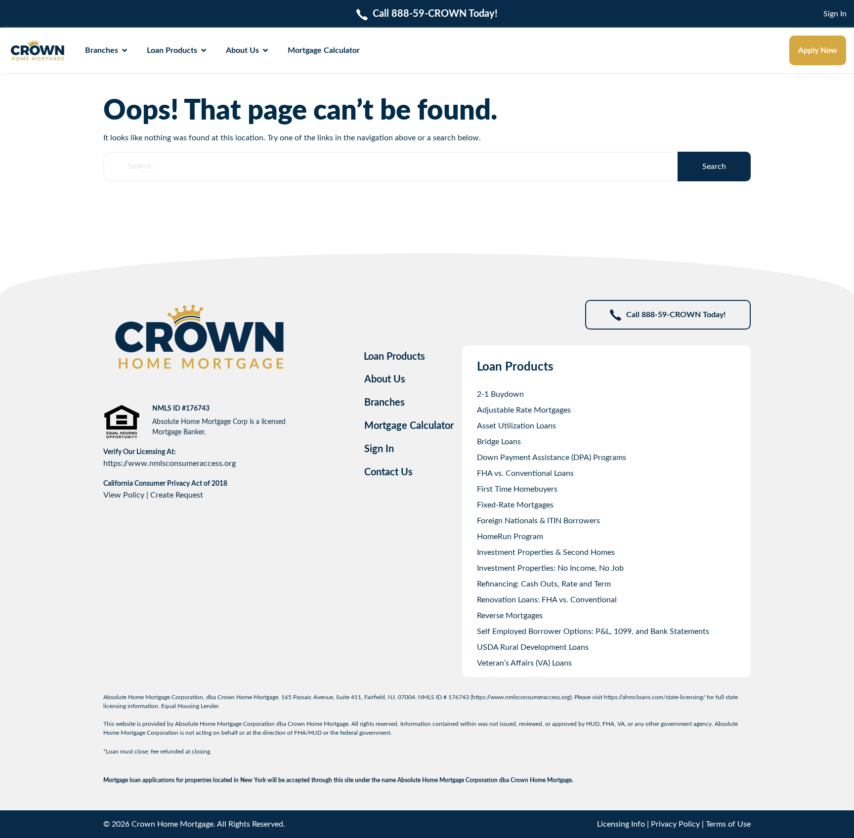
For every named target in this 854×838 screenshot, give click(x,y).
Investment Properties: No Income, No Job (550, 568)
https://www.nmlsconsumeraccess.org (169, 463)
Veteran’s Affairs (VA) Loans (524, 663)
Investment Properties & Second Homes (546, 552)
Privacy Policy (675, 824)
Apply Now (817, 50)
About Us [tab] (384, 379)
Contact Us (388, 472)
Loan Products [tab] (394, 357)
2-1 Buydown (500, 394)
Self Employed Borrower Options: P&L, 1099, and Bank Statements (593, 631)
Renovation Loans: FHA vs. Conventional (547, 600)
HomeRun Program (510, 537)
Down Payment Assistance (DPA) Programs (551, 457)
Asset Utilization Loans (516, 426)
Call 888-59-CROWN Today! (676, 315)
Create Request (176, 495)
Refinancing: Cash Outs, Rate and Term (544, 584)
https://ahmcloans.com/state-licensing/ (654, 697)
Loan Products (172, 50)
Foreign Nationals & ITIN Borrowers (538, 521)
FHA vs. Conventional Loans (525, 473)
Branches (101, 50)
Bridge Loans (499, 442)
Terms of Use (728, 824)
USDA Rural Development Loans (533, 647)
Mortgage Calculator (324, 50)
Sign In (835, 14)
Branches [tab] (384, 403)
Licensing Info (621, 824)
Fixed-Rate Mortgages (515, 505)
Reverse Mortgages (510, 616)
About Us (242, 50)
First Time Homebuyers (517, 489)
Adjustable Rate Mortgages (524, 410)
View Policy (123, 495)
